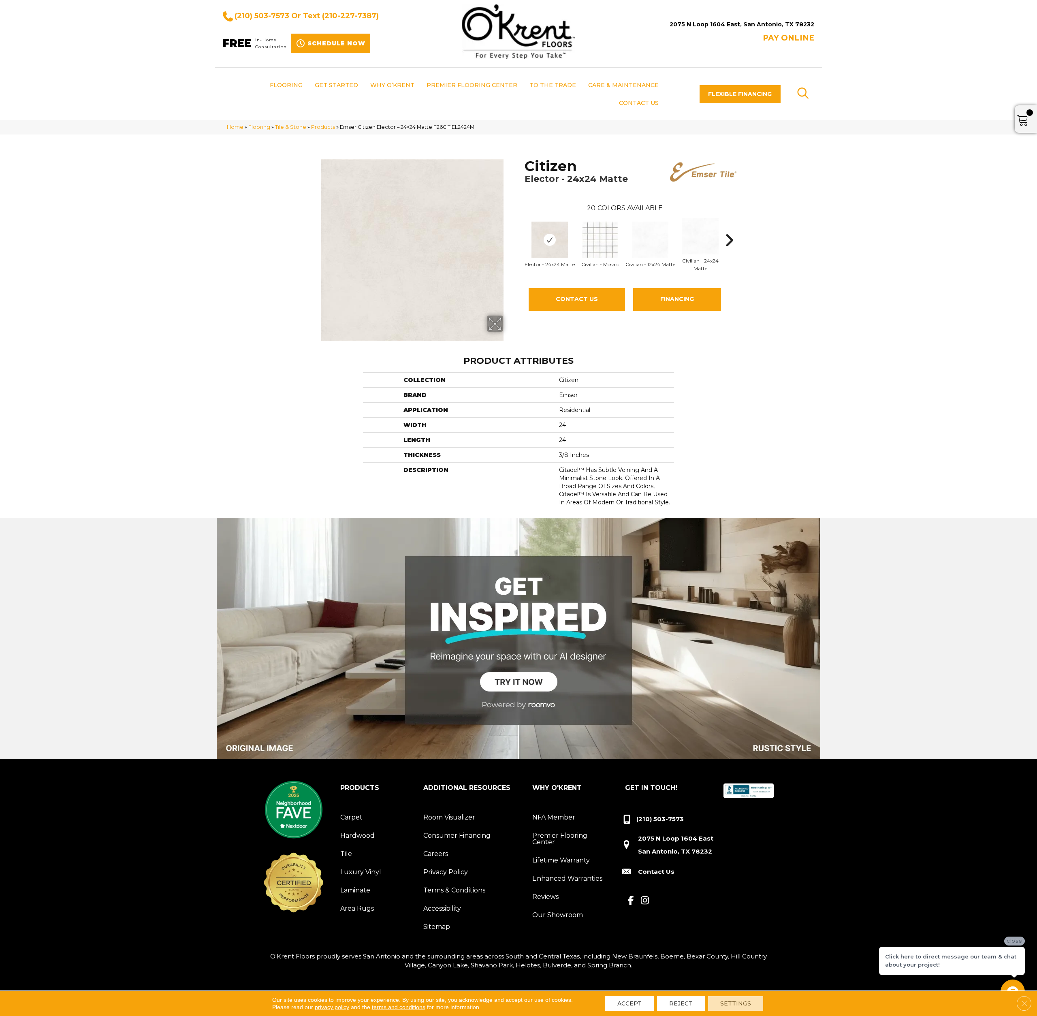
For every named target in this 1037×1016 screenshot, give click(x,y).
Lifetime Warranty (561, 860)
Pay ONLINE (788, 38)
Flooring (259, 127)
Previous (520, 228)
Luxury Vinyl (360, 872)
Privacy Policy (445, 872)
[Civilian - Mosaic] (600, 240)
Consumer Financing (457, 835)
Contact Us (577, 299)
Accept (629, 1003)
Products (323, 127)
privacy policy (332, 1007)
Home (235, 127)
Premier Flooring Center (559, 839)
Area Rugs (357, 908)
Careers (435, 854)
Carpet (351, 817)
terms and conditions (398, 1007)
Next (729, 228)
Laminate (355, 890)
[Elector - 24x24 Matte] (549, 240)
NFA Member (553, 817)
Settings (735, 1003)
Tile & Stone (290, 127)
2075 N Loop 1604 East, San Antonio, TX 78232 (742, 24)
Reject (681, 1003)
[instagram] (645, 901)
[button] (740, 94)
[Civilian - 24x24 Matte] (700, 236)
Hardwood (357, 835)
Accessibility (442, 908)
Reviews (545, 897)
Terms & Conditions (454, 890)
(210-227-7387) (350, 15)
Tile (346, 854)
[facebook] (631, 901)
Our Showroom (557, 915)
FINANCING (677, 299)
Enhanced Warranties (567, 878)
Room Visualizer (449, 817)
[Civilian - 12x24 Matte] (650, 240)
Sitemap (436, 927)
